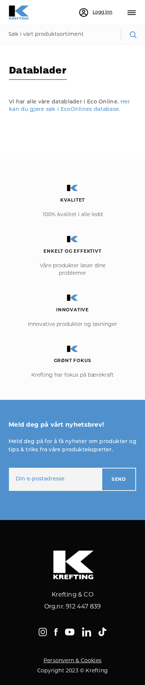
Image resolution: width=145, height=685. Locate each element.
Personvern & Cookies (73, 660)
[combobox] (72, 34)
